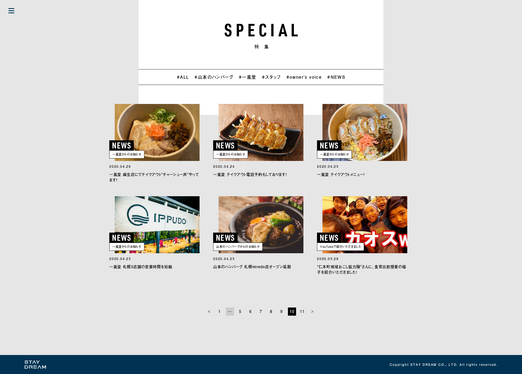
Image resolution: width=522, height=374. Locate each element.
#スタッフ (271, 77)
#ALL (183, 77)
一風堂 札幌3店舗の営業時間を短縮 (140, 267)
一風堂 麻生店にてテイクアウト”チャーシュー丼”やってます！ (154, 177)
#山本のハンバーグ (213, 77)
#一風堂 (247, 77)
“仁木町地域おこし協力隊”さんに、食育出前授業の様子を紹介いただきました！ (361, 269)
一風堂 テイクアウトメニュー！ (341, 174)
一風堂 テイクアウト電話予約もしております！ (250, 174)
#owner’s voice (304, 77)
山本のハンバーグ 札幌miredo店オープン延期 (252, 267)
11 (302, 311)
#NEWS (336, 77)
